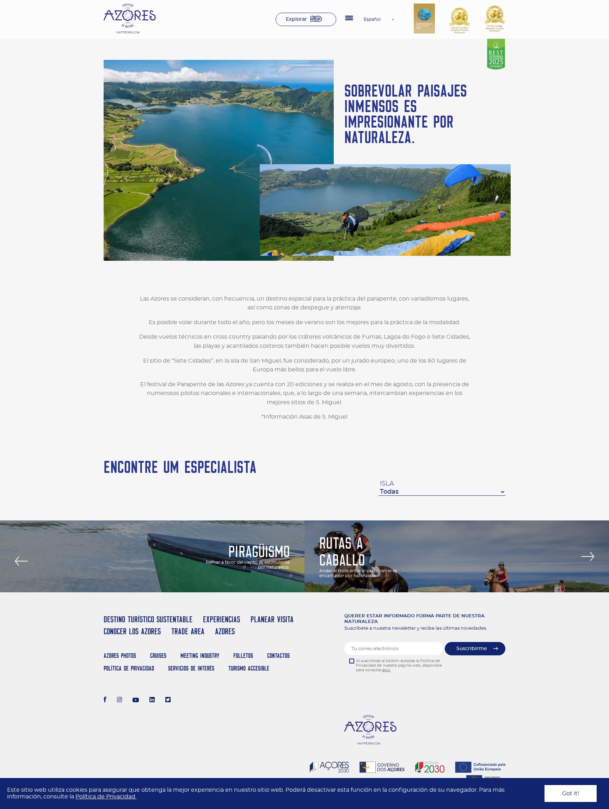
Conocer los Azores (132, 631)
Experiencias (221, 619)
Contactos (278, 655)
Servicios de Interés (191, 668)
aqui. (386, 670)
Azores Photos (120, 655)
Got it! (570, 793)
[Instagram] (119, 700)
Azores (225, 631)
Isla (387, 484)
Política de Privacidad (129, 668)
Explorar (296, 19)
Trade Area (187, 631)
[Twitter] (168, 700)
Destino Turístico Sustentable (148, 619)
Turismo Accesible (248, 668)
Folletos (243, 655)
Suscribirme (471, 648)
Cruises (158, 655)
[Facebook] (105, 700)
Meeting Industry (199, 655)
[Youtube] (136, 700)
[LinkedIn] (152, 700)
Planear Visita (272, 619)
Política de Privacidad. (105, 796)
